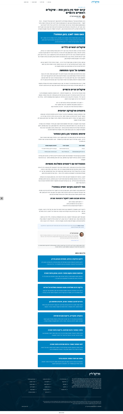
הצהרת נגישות (61, 412)
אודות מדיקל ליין (63, 379)
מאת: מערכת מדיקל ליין (75, 16)
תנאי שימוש (26, 2)
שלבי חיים (42, 2)
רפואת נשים (80, 7)
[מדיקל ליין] (95, 2)
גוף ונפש (49, 2)
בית (84, 7)
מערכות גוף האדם (31, 379)
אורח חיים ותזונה (46, 379)
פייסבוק (64, 387)
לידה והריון (47, 392)
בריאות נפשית (47, 384)
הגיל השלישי (47, 387)
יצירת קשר (64, 381)
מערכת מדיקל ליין (74, 233)
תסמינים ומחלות (32, 392)
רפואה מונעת (34, 2)
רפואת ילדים (32, 387)
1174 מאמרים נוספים (74, 240)
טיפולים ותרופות (46, 389)
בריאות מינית (47, 381)
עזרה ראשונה (32, 381)
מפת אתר (64, 384)
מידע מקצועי (63, 389)
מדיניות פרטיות (25, 406)
